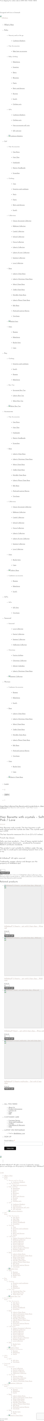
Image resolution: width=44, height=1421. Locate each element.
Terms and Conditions (16, 1122)
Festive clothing (18, 655)
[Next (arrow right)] (3, 1420)
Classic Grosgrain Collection (22, 221)
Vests (14, 194)
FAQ (10, 1127)
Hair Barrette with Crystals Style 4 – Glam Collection (21, 875)
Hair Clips (16, 157)
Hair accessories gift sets (21, 125)
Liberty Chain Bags (19, 274)
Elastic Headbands (19, 168)
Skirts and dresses (19, 88)
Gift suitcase (17, 131)
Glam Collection (10, 806)
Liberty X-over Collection (21, 252)
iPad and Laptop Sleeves (21, 311)
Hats (10, 327)
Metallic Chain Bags (19, 295)
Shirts (15, 72)
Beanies (15, 332)
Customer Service (14, 1120)
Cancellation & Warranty (17, 1125)
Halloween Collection (20, 645)
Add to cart (5, 873)
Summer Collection (19, 258)
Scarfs (15, 99)
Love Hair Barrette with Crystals (11, 878)
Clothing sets (17, 104)
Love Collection (18, 263)
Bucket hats (17, 342)
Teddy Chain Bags (19, 290)
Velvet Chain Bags (19, 284)
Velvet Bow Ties (18, 401)
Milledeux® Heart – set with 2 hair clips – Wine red (24, 1031)
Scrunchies (16, 173)
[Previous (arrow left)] (1, 1420)
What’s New (9, 25)
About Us (12, 1107)
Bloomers (16, 78)
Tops (14, 184)
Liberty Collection (19, 247)
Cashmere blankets (19, 41)
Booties (15, 94)
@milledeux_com (19, 1133)
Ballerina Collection (19, 226)
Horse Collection (18, 242)
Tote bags (16, 316)
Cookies (11, 1123)
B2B (10, 1114)
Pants (15, 83)
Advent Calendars (19, 666)
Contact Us (12, 1110)
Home (2, 806)
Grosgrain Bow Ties (19, 390)
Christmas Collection (19, 660)
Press (10, 1112)
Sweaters (16, 67)
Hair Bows (16, 152)
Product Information (15, 1109)
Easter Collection (18, 634)
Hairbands (16, 162)
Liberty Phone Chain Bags (21, 300)
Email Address (9, 1141)
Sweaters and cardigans (21, 189)
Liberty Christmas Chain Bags (23, 279)
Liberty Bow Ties (18, 395)
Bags (10, 268)
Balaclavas (16, 62)
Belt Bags (16, 305)
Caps (14, 348)
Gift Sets (16, 607)
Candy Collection (18, 231)
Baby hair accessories (20, 51)
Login (6, 784)
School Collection (18, 237)
